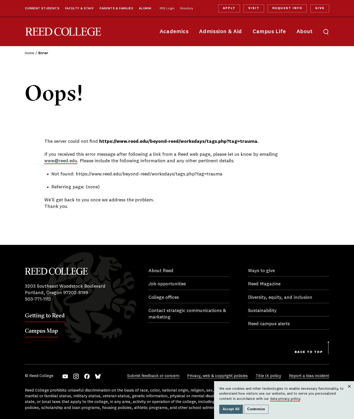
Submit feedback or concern (153, 376)
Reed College (63, 31)
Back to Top (309, 352)
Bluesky (98, 376)
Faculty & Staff (79, 8)
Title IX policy (268, 376)
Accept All (231, 409)
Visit (253, 8)
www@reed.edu (60, 161)
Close (349, 391)
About (304, 31)
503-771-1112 (38, 299)
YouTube (65, 376)
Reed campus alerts (269, 324)
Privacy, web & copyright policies (217, 376)
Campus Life (269, 31)
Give (319, 8)
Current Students (42, 8)
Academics (174, 31)
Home (29, 53)
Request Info (287, 8)
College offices (163, 297)
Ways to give (261, 270)
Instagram (76, 376)
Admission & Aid (220, 31)
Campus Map (41, 330)
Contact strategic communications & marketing (187, 313)
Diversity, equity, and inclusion (280, 297)
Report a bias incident (309, 376)
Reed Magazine (264, 284)
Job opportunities (167, 284)
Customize (256, 409)
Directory (186, 8)
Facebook (87, 376)
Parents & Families (116, 8)
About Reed (160, 270)
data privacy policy (285, 399)
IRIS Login (167, 8)
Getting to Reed (45, 315)
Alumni (145, 8)
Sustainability (262, 310)
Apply (229, 8)
